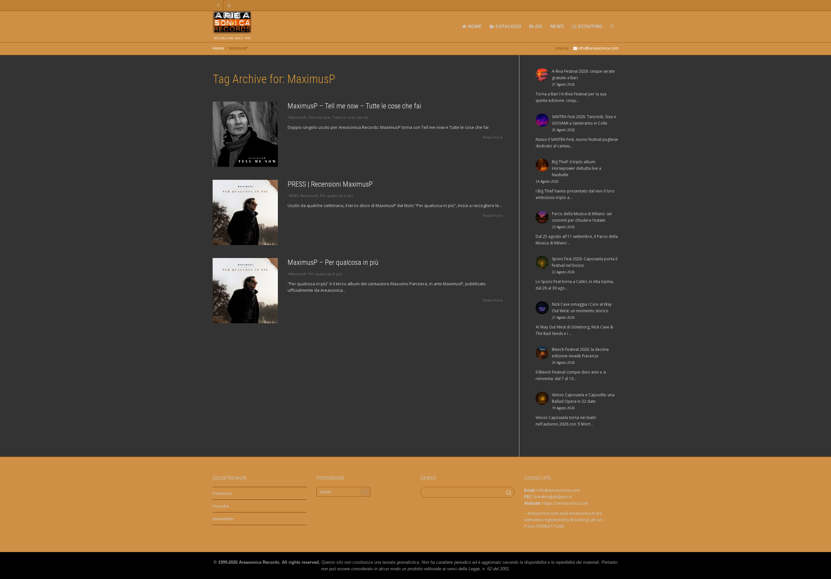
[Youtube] (229, 5)
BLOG (535, 26)
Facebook (222, 493)
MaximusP (297, 117)
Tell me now (319, 117)
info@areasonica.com (558, 490)
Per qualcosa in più (336, 195)
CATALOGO (507, 26)
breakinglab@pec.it (553, 496)
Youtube (221, 506)
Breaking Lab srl (586, 520)
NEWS (557, 26)
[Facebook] (218, 5)
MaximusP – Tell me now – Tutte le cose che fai (354, 106)
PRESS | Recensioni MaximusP (330, 184)
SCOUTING (589, 26)
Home (218, 48)
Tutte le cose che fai (350, 117)
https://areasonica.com (565, 503)
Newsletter (223, 519)
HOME (474, 26)
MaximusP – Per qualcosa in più (333, 262)
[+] (245, 134)
